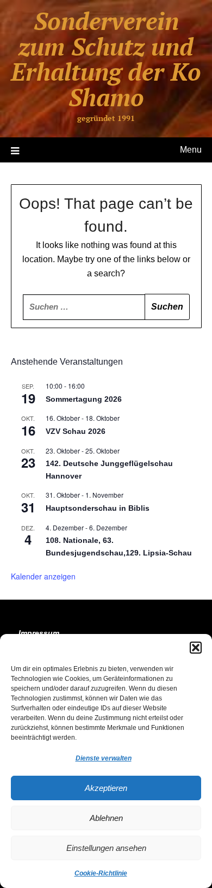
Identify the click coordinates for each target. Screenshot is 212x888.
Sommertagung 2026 (84, 399)
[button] (195, 647)
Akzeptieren (106, 788)
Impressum (38, 633)
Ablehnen (106, 818)
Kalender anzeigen (43, 576)
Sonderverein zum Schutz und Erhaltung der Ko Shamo (106, 58)
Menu (191, 149)
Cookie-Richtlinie (100, 873)
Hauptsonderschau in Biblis (97, 508)
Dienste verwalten (104, 758)
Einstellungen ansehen (106, 848)
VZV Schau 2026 (75, 431)
